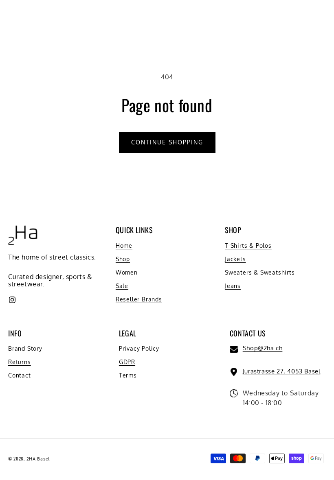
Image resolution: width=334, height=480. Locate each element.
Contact (19, 375)
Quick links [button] (134, 230)
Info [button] (15, 333)
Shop (123, 258)
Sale (122, 285)
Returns (19, 361)
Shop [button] (233, 230)
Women (127, 272)
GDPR (127, 361)
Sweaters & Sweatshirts (260, 272)
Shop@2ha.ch (263, 348)
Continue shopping (167, 142)
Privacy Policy (139, 348)
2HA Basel (38, 459)
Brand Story (25, 348)
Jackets (235, 258)
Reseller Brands (139, 299)
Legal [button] (127, 333)
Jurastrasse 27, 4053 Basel (282, 371)
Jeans (233, 285)
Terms (128, 375)
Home (124, 245)
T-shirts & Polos (248, 245)
